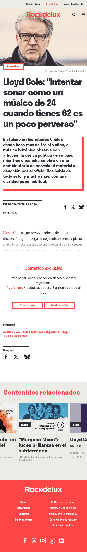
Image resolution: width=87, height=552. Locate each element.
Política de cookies (63, 525)
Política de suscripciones (63, 514)
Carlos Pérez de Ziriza (22, 204)
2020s (7, 332)
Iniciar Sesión (71, 4)
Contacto (24, 514)
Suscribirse (23, 508)
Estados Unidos (33, 332)
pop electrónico (16, 336)
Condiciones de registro (63, 519)
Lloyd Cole (11, 233)
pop (65, 332)
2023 (17, 332)
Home (23, 502)
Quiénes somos (24, 519)
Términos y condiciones (63, 508)
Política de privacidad (63, 502)
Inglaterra (53, 332)
